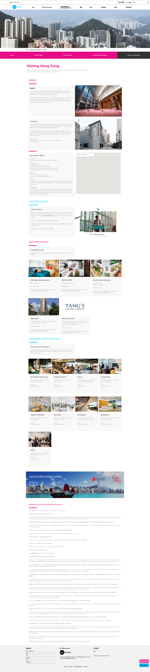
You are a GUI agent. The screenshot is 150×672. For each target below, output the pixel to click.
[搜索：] (140, 2)
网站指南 (86, 666)
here (34, 286)
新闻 (81, 7)
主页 (33, 7)
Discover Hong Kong (134, 55)
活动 (91, 7)
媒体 (115, 7)
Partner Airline (38, 55)
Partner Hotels (67, 55)
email (43, 289)
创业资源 (103, 7)
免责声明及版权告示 (78, 666)
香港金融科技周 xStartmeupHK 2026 (66, 7)
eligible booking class (48, 215)
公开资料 (65, 666)
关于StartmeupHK (47, 7)
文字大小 (11, 2)
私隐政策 (70, 666)
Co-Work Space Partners (99, 55)
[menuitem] (15, 2)
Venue (12, 55)
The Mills (32, 124)
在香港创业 (129, 7)
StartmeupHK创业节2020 (35, 49)
